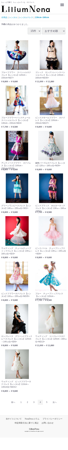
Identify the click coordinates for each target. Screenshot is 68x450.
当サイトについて (14, 419)
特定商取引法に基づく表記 (26, 423)
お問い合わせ (47, 423)
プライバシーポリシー (52, 419)
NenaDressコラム (32, 419)
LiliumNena (34, 429)
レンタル (13, 17)
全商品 (4, 17)
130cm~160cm (42, 17)
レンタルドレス (26, 17)
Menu (63, 2)
